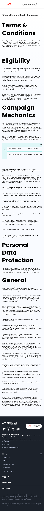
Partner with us (8, 464)
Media (5, 461)
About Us (6, 457)
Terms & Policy (8, 471)
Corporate (6, 468)
